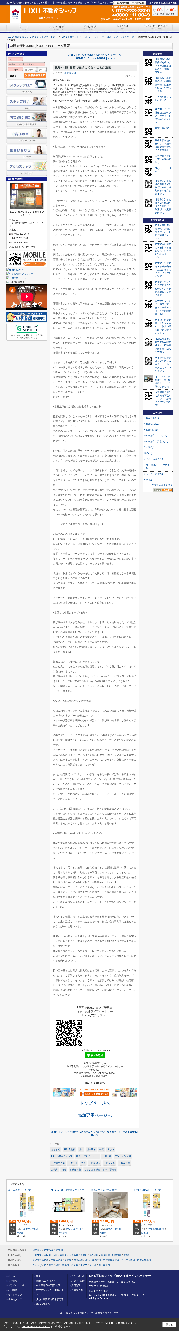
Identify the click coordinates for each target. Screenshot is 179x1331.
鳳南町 (83, 1255)
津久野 (74, 1265)
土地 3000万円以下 (45, 1281)
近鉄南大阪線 (128, 1260)
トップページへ (95, 1103)
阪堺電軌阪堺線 (41, 1260)
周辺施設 (75, 1285)
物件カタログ (15, 1299)
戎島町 (63, 1255)
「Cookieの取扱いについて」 (36, 1326)
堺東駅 (20, 1233)
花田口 (106, 1265)
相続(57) (148, 453)
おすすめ (55, 1149)
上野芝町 (37, 1255)
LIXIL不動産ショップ (62, 1156)
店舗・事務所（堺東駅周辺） (51, 1299)
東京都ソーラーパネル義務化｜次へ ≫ (95, 58)
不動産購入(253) (152, 423)
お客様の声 (77, 1290)
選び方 (110, 1149)
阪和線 (68, 1260)
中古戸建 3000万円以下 (48, 1285)
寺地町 (65, 1265)
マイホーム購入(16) (153, 459)
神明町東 (105, 1255)
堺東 (83, 1163)
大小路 (93, 1265)
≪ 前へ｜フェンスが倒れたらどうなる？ (88, 55)
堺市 (81, 1149)
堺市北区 (60, 1250)
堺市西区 (69, 1229)
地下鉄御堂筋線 (93, 1260)
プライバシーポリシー (19, 1285)
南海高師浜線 (144, 1260)
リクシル (72, 1163)
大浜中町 (73, 1255)
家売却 (54, 1169)
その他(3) (148, 480)
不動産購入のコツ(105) (155, 435)
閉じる (169, 1324)
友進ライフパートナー (87, 1156)
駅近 (38, 1276)
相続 (64, 1169)
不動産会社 (69, 1149)
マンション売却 (123, 1156)
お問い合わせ (78, 1276)
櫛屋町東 (160, 1229)
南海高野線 (56, 1260)
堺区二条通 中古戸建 (19, 1189)
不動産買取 (75, 1169)
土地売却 (106, 1156)
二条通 (35, 1229)
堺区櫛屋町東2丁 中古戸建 (147, 1189)
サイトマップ (15, 1295)
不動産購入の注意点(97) (156, 441)
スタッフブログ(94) (153, 474)
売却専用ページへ (95, 1115)
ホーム (11, 1276)
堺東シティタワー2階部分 (104, 1189)
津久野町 (77, 1229)
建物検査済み (43, 1304)
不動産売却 (70, 73)
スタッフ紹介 (78, 1281)
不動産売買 (124, 1163)
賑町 (55, 1255)
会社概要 (12, 1281)
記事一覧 (116, 55)
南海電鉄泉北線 (111, 1260)
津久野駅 (63, 1233)
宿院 (57, 1265)
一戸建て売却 (58, 1163)
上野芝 (83, 1265)
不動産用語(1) (151, 429)
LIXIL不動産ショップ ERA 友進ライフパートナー (120, 1275)
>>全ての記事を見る (162, 484)
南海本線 (78, 1260)
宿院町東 (116, 1255)
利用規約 (12, 1290)
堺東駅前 (91, 1149)
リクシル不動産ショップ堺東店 (100, 1169)
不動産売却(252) (152, 418)
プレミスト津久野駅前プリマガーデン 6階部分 (74, 1189)
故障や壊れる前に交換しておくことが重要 (83, 67)
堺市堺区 (27, 1229)
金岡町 (47, 1255)
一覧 (101, 1149)
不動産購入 (94, 1163)
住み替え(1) (149, 447)
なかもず (37, 1265)
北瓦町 (118, 1229)
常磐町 (127, 1255)
